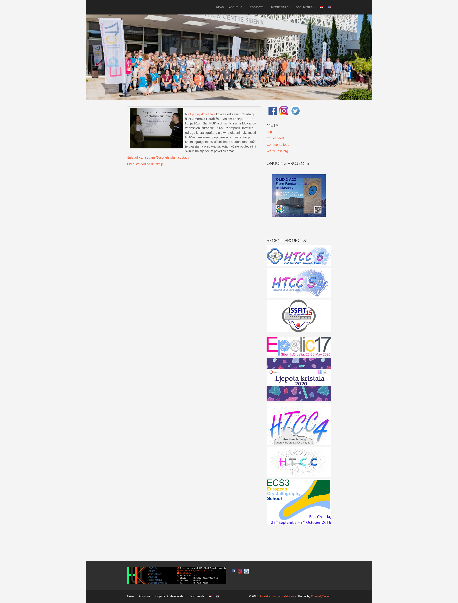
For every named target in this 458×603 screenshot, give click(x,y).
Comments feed (278, 144)
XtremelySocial (320, 596)
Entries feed (275, 138)
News (220, 7)
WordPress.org (277, 151)
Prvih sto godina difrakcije (145, 164)
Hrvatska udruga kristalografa (277, 596)
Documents (304, 7)
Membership (280, 7)
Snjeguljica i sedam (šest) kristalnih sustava (158, 157)
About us (236, 7)
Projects (257, 7)
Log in (271, 132)
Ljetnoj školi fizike (202, 114)
